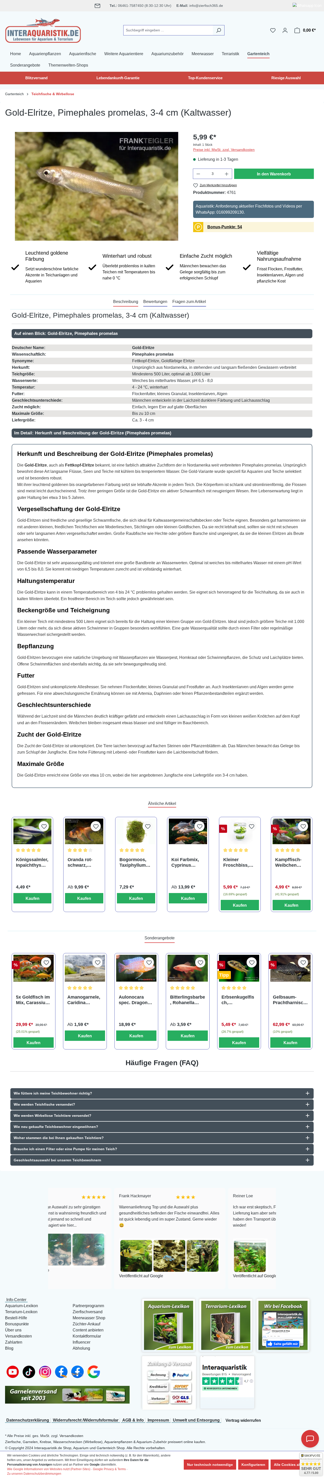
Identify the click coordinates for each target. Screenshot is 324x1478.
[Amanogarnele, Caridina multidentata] (85, 968)
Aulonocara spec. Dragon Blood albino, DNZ (133, 1000)
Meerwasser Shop (89, 1318)
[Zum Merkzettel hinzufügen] (44, 826)
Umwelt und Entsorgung (196, 1420)
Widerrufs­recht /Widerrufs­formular (85, 1420)
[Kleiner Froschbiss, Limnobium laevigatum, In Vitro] (240, 831)
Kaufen (32, 898)
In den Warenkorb (274, 174)
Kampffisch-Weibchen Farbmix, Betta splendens (291, 862)
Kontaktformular (87, 1336)
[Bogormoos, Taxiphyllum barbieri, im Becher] (136, 831)
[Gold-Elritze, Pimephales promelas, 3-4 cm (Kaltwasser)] (96, 186)
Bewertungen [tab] (155, 301)
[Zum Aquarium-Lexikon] (168, 1325)
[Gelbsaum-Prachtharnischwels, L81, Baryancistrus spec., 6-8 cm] (290, 968)
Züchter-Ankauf (86, 1324)
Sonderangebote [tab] (160, 938)
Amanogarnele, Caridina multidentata (83, 1000)
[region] (96, 186)
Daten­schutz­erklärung (27, 1420)
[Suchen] (219, 30)
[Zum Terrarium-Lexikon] (225, 1325)
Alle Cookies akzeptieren (295, 1465)
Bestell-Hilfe (16, 1318)
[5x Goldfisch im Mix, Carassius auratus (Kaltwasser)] (33, 968)
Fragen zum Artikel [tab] (189, 301)
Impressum (158, 1420)
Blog (9, 1348)
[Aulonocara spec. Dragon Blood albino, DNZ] (136, 968)
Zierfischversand (88, 1312)
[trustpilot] (227, 1376)
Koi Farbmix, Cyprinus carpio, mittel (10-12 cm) (185, 862)
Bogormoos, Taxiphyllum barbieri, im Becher (132, 862)
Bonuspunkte (17, 1324)
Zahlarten (13, 1342)
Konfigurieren (253, 1465)
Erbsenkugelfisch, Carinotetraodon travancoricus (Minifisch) (238, 1000)
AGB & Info (133, 1420)
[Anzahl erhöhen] (226, 174)
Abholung (81, 1348)
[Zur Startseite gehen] (43, 29)
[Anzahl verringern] (198, 174)
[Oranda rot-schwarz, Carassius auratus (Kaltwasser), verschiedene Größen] (84, 831)
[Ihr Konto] (285, 30)
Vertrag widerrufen (243, 1420)
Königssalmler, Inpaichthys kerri (32, 862)
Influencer (81, 1342)
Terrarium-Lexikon (21, 1312)
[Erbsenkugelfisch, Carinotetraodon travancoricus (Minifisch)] (239, 968)
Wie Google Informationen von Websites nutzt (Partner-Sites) (48, 1469)
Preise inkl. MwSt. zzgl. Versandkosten (224, 150)
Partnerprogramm (88, 1306)
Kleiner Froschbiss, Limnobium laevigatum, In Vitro (238, 862)
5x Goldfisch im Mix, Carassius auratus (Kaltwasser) (33, 1000)
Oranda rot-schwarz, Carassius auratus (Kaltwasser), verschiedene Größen (82, 862)
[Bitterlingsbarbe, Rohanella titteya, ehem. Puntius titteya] (188, 968)
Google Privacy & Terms (109, 1469)
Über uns (13, 1330)
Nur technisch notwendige (210, 1465)
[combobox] (168, 30)
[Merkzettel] (273, 30)
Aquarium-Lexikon (21, 1306)
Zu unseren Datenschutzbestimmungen (34, 1473)
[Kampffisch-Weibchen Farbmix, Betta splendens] (292, 831)
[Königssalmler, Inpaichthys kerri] (32, 831)
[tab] (125, 302)
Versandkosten (18, 1336)
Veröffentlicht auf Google (79, 1276)
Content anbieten (88, 1330)
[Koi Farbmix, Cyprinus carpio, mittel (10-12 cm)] (188, 831)
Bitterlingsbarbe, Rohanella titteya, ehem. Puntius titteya (187, 1000)
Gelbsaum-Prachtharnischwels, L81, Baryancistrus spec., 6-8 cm (289, 1000)
